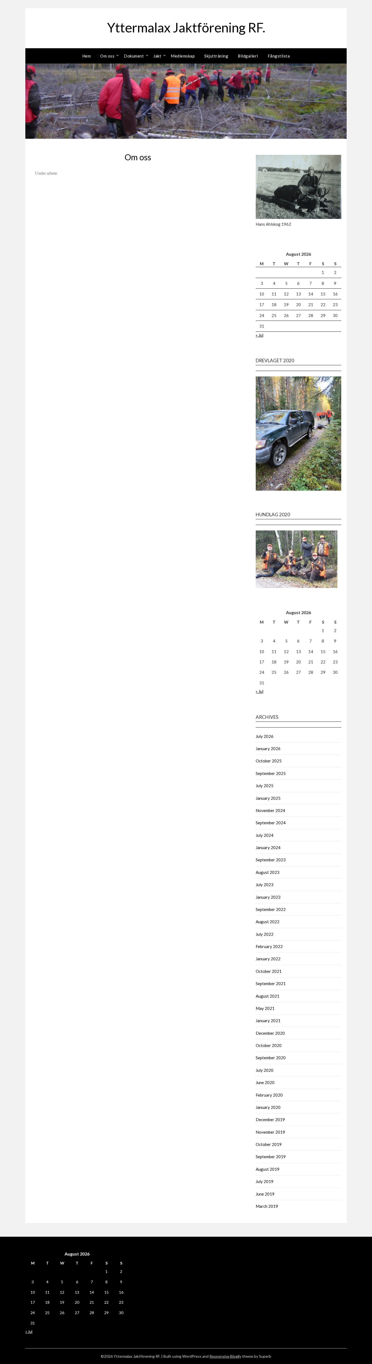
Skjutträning (216, 55)
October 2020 (269, 1045)
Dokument (134, 55)
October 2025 (269, 760)
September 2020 (271, 1057)
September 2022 (271, 909)
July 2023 (264, 884)
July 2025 (264, 785)
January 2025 (268, 798)
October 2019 (269, 1144)
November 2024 (270, 810)
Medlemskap (183, 55)
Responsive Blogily (225, 1356)
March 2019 (267, 1206)
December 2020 (270, 1033)
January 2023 (268, 897)
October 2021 (269, 971)
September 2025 (271, 773)
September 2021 (271, 983)
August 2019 (267, 1169)
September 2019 (271, 1156)
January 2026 (268, 748)
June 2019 (265, 1193)
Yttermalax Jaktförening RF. (186, 27)
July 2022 (264, 934)
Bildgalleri (248, 55)
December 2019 (270, 1119)
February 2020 (269, 1095)
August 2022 (267, 921)
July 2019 (264, 1181)
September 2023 (271, 859)
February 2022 (269, 946)
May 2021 (265, 1008)
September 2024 (271, 822)
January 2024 (268, 847)
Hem (86, 55)
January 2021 (268, 1020)
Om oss (107, 55)
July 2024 (264, 835)
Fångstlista (279, 55)
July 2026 (264, 736)
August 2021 (267, 996)
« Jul (259, 335)
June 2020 (265, 1082)
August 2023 (267, 872)
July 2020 (264, 1070)
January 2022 (268, 958)
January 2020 (268, 1107)
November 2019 (270, 1132)
